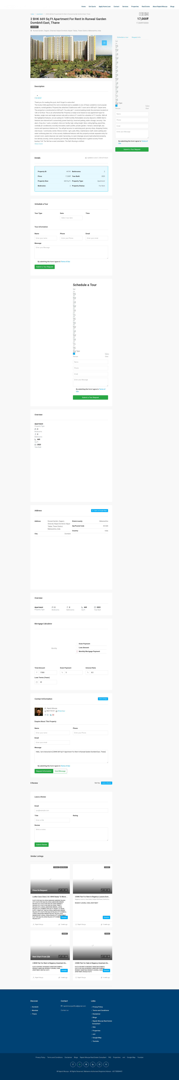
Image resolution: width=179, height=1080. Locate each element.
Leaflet (37, 822)
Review (37, 1063)
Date (62, 213)
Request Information (43, 1008)
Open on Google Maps (100, 631)
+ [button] (35, 820)
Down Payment (65, 905)
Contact (116, 6)
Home (84, 6)
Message (38, 243)
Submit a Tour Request (44, 267)
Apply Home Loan (105, 6)
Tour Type (38, 213)
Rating (75, 1053)
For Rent (34, 27)
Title (36, 1053)
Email (88, 234)
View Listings (103, 936)
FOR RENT (38, 98)
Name (37, 234)
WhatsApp (61, 948)
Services (125, 6)
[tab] (104, 42)
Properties (135, 6)
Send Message (60, 1008)
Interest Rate (91, 905)
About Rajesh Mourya (160, 6)
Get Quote (92, 6)
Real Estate (146, 6)
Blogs (172, 6)
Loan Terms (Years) (42, 915)
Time (88, 213)
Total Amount (40, 905)
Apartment (39, 14)
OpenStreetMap (48, 614)
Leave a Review (106, 1020)
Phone (62, 234)
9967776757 (50, 948)
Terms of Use (65, 261)
